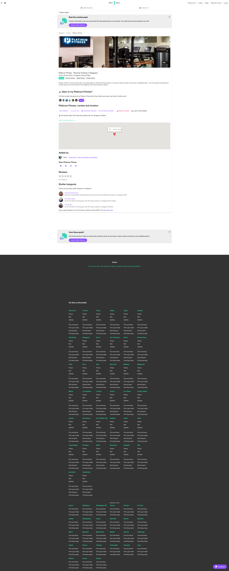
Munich (126, 519)
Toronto (85, 310)
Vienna (112, 505)
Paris (84, 364)
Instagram (119, 266)
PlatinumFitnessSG (90, 111)
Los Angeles (86, 391)
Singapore (86, 337)
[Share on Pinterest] (71, 165)
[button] (114, 52)
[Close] (110, 129)
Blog (207, 3)
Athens (98, 558)
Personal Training (70, 78)
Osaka (98, 519)
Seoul (98, 337)
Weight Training (81, 78)
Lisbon (112, 391)
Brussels (85, 445)
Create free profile (78, 25)
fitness (68, 33)
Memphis (85, 532)
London (99, 391)
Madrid (112, 532)
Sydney (140, 310)
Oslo (97, 364)
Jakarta (71, 418)
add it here (109, 210)
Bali (138, 445)
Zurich (71, 505)
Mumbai (126, 364)
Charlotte (127, 545)
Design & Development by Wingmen (131, 266)
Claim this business (139, 111)
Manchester (100, 532)
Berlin (98, 445)
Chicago (99, 545)
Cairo (139, 545)
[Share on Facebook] (66, 165)
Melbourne (141, 364)
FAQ (90, 266)
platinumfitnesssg (107, 111)
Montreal (140, 519)
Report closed (123, 111)
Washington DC (101, 505)
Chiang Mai (114, 545)
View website (63, 111)
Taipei (126, 310)
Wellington (86, 505)
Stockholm (72, 337)
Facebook (113, 266)
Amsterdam (86, 472)
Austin (84, 558)
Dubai (126, 418)
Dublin (71, 545)
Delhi (139, 418)
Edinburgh (141, 532)
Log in (226, 3)
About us (94, 266)
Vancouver (72, 310)
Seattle (71, 519)
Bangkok (127, 445)
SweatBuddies (86, 8)
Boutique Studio (91, 78)
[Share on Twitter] (76, 165)
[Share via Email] (61, 165)
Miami (71, 532)
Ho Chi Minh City (102, 418)
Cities (201, 3)
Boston (71, 558)
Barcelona (113, 445)
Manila (71, 391)
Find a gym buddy (74, 327)
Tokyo (98, 310)
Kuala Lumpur (142, 391)
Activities (71, 320)
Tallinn (112, 310)
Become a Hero (216, 3)
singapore (61, 33)
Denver (84, 545)
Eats (70, 317)
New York (113, 364)
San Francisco (115, 337)
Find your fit (192, 3)
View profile (72, 157)
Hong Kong (86, 418)
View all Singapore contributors (87, 157)
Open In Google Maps (67, 120)
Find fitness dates (74, 333)
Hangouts (144, 8)
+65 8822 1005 (75, 111)
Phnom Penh (141, 337)
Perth (70, 364)
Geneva (126, 532)
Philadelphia (86, 519)
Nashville (113, 519)
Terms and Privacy (105, 266)
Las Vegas (127, 391)
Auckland (72, 472)
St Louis (140, 505)
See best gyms (73, 330)
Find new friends (73, 325)
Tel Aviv (126, 505)
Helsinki (112, 418)
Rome (126, 337)
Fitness (61, 78)
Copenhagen (73, 445)
